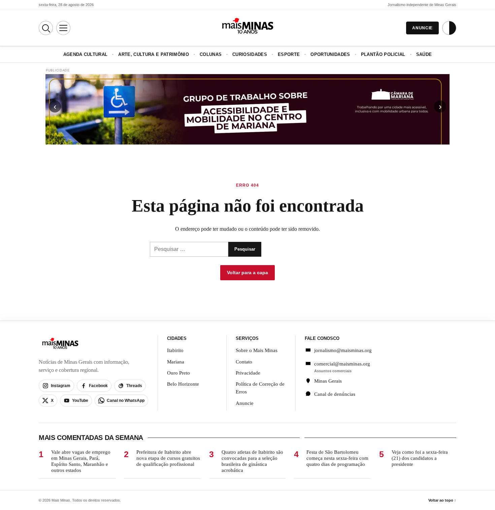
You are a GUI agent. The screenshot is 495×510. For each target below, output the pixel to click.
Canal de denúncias (334, 394)
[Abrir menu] (63, 28)
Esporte (289, 54)
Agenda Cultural (85, 54)
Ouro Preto (178, 373)
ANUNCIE (422, 28)
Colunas (211, 54)
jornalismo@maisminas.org (339, 350)
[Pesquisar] (46, 28)
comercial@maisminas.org (342, 363)
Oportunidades (330, 54)
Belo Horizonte (183, 384)
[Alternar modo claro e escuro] (449, 28)
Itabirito (175, 350)
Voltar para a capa (247, 272)
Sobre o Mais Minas (256, 350)
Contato (244, 361)
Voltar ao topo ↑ (442, 500)
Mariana (175, 361)
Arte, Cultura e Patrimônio (153, 54)
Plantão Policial (383, 54)
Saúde (424, 54)
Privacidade (248, 373)
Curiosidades (249, 54)
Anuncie (245, 403)
